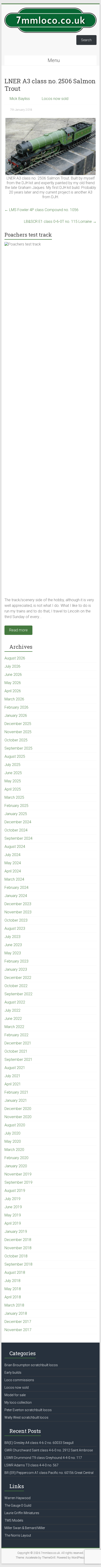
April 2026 (12, 691)
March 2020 (14, 1149)
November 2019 (17, 1174)
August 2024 (14, 846)
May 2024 (12, 863)
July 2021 (12, 1076)
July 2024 (12, 855)
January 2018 (15, 1313)
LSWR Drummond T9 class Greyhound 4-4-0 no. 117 (43, 1458)
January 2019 (15, 1231)
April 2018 (12, 1297)
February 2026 (16, 707)
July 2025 (12, 764)
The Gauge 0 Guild (17, 1505)
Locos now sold (55, 98)
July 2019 (12, 1199)
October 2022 (15, 986)
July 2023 (12, 936)
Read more (18, 630)
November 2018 (17, 1248)
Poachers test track (28, 234)
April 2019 (12, 1223)
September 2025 (18, 748)
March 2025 (14, 797)
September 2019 (18, 1182)
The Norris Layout (17, 1535)
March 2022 (14, 1027)
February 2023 (16, 961)
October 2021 (15, 1051)
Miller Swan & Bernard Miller (24, 1528)
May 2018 (12, 1289)
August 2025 (14, 756)
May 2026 (12, 683)
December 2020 (17, 1108)
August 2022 (14, 1002)
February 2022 (16, 1035)
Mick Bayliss (20, 98)
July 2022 (12, 1010)
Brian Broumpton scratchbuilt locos (31, 1365)
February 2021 (16, 1092)
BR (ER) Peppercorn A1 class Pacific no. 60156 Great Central (48, 1473)
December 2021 (17, 1043)
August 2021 (14, 1067)
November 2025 (17, 732)
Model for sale (15, 1395)
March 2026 (14, 699)
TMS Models (13, 1520)
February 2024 (16, 887)
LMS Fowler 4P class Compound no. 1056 (41, 210)
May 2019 (12, 1215)
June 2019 (13, 1207)
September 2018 (18, 1264)
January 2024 (15, 895)
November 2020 (17, 1117)
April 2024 (12, 871)
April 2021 (12, 1084)
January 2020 (15, 1166)
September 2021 (18, 1059)
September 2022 (18, 994)
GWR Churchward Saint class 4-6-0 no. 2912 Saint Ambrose (48, 1450)
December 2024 (17, 822)
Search (86, 40)
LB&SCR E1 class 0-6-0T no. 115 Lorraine (60, 221)
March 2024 (14, 879)
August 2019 (14, 1190)
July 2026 (12, 666)
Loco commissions (19, 1380)
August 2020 (14, 1125)
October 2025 (15, 740)
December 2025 (17, 723)
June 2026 (13, 674)
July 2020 (12, 1133)
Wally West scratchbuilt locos (26, 1417)
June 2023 (13, 945)
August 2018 (14, 1272)
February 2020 (16, 1158)
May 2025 (12, 781)
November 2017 (17, 1330)
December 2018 (17, 1239)
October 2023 (15, 920)
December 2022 (17, 977)
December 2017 (17, 1321)
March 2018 (14, 1305)
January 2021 (15, 1100)
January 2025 (15, 814)
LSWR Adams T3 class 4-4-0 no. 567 (31, 1465)
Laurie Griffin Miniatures (21, 1513)
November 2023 (17, 912)
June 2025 (13, 773)
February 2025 (16, 805)
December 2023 (17, 904)
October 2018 (15, 1256)
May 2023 (12, 953)
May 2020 (12, 1141)
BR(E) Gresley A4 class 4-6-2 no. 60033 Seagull (39, 1443)
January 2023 (15, 969)
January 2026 (15, 715)
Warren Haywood (17, 1498)
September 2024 (18, 838)
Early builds (12, 1372)
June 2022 (13, 1018)
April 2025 (12, 789)
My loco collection (18, 1402)
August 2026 (14, 658)
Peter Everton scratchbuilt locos (28, 1410)
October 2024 (15, 830)
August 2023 (14, 928)
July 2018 (12, 1280)
